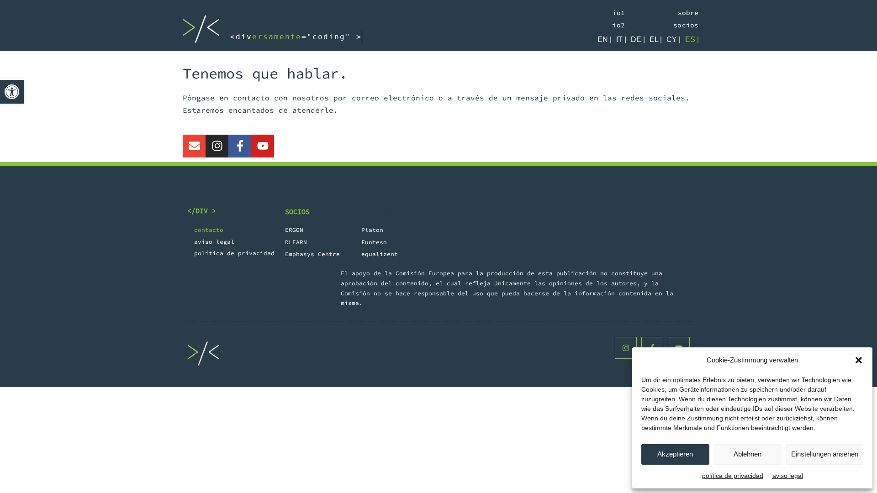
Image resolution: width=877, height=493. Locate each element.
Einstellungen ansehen (824, 454)
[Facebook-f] (239, 146)
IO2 (618, 25)
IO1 (618, 13)
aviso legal (787, 475)
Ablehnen (747, 454)
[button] (12, 92)
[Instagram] (217, 146)
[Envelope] (194, 146)
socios (685, 25)
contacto (208, 229)
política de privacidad (732, 475)
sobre (688, 13)
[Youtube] (262, 146)
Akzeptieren (675, 454)
